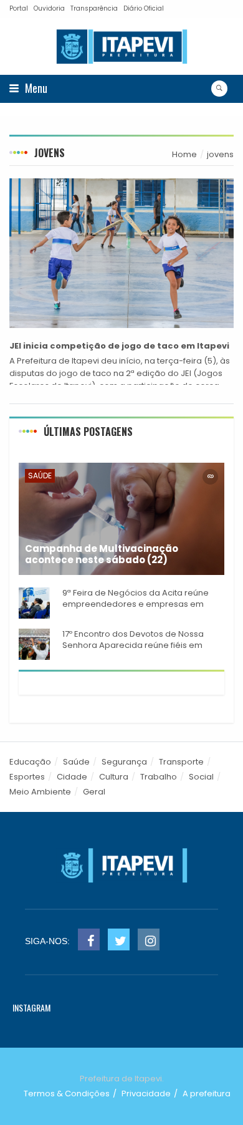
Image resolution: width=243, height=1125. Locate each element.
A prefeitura (207, 1093)
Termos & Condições (67, 1093)
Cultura (113, 777)
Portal (18, 8)
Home (184, 154)
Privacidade (146, 1093)
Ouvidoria (49, 8)
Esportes (27, 777)
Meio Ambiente (40, 792)
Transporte (181, 762)
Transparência (94, 8)
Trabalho (158, 777)
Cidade (72, 777)
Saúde (40, 475)
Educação (30, 762)
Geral (94, 792)
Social (201, 777)
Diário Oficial (143, 8)
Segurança (124, 762)
